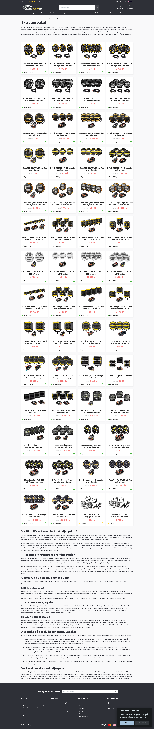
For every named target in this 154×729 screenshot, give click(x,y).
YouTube (111, 708)
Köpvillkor (81, 708)
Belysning (30, 13)
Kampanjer (24, 17)
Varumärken (110, 13)
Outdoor (83, 13)
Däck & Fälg (61, 13)
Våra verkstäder (83, 716)
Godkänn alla (127, 722)
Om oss (81, 705)
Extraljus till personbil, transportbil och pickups (38, 18)
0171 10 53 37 (59, 709)
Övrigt (120, 13)
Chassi (51, 13)
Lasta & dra (73, 13)
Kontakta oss (82, 703)
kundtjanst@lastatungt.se (60, 707)
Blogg (80, 714)
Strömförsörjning (96, 13)
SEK (39, 1)
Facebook (111, 703)
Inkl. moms (31, 1)
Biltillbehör (41, 13)
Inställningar (142, 722)
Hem (22, 13)
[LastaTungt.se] (31, 7)
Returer (81, 711)
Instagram (111, 705)
